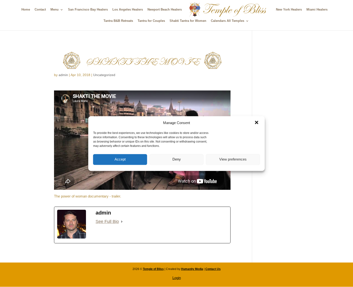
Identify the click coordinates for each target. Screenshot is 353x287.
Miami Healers (317, 9)
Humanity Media (192, 269)
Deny (176, 159)
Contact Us (213, 269)
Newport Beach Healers (164, 9)
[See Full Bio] (122, 222)
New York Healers (289, 9)
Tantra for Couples (151, 21)
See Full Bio (107, 221)
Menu (54, 9)
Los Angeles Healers (127, 9)
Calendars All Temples (227, 21)
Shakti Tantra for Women (188, 21)
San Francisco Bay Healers (88, 9)
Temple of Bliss (153, 269)
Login (176, 278)
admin (63, 75)
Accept (120, 159)
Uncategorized (104, 75)
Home (25, 9)
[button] (257, 123)
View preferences (233, 159)
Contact (40, 9)
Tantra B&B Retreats (118, 21)
